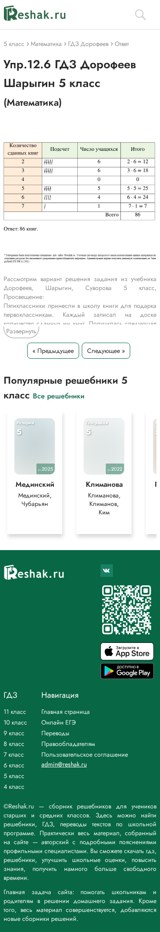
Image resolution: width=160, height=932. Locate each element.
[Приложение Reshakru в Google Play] (127, 676)
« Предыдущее (53, 350)
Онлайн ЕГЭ (58, 722)
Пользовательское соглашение (84, 754)
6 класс (14, 765)
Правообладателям (68, 743)
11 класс (15, 711)
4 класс (14, 786)
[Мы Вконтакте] (106, 570)
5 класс (14, 775)
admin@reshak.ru (64, 764)
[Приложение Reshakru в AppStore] (127, 658)
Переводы (55, 733)
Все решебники (58, 395)
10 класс (15, 722)
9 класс (14, 733)
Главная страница (65, 711)
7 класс (14, 754)
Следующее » (106, 350)
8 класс (14, 743)
